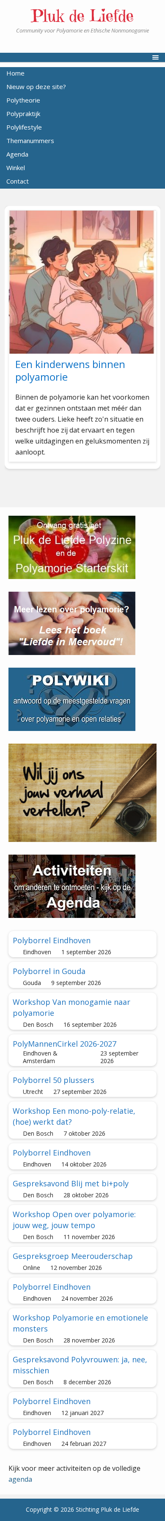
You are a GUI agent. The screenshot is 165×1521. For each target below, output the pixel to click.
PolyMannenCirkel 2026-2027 (64, 1044)
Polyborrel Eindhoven (52, 940)
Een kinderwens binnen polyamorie (70, 370)
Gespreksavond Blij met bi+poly (71, 1183)
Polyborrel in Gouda (49, 971)
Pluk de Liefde (82, 15)
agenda (20, 1479)
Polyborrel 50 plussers (53, 1080)
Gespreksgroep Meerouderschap (73, 1256)
